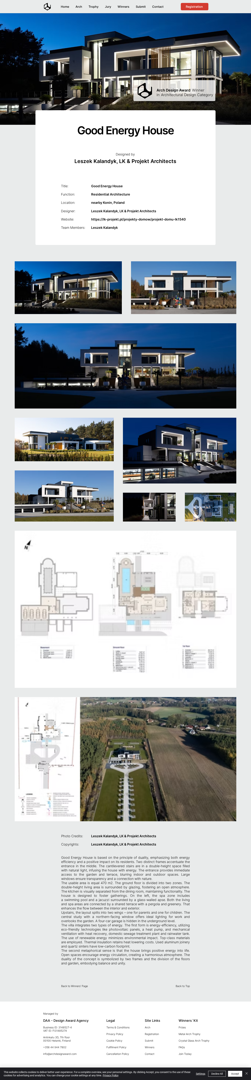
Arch (147, 1027)
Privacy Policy (114, 1034)
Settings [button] (200, 1073)
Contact (149, 1053)
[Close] (246, 1073)
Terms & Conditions (118, 1027)
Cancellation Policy (117, 1053)
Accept (235, 1073)
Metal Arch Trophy (189, 1034)
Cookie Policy (114, 1040)
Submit (149, 1040)
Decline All (217, 1073)
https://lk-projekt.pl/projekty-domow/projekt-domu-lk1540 (138, 219)
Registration (152, 1034)
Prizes (182, 1027)
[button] (123, 5)
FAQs (182, 1047)
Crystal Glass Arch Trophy (194, 1040)
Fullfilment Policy (116, 1047)
